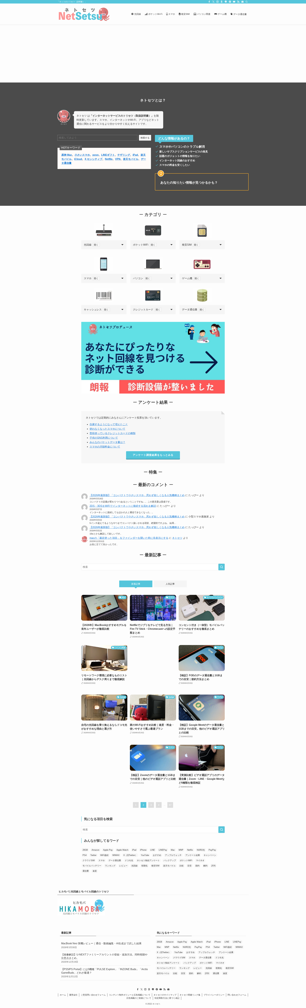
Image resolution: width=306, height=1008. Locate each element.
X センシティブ (93, 159)
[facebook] (209, 2)
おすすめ (157, 855)
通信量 (86, 871)
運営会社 (73, 995)
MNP (181, 850)
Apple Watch (122, 850)
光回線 (134, 866)
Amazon (95, 850)
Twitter (93, 855)
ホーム (63, 995)
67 (170, 805)
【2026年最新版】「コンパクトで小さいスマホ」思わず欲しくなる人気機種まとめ (137, 495)
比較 (181, 866)
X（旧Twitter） (130, 855)
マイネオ (200, 860)
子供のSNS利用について (104, 437)
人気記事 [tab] (170, 584)
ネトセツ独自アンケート (148, 860)
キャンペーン (210, 855)
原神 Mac (66, 155)
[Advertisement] (153, 48)
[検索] (246, 2)
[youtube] (234, 2)
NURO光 (201, 850)
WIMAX (116, 855)
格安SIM (155, 866)
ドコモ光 (129, 860)
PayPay (212, 850)
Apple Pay (108, 850)
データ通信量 (115, 860)
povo (95, 155)
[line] (226, 2)
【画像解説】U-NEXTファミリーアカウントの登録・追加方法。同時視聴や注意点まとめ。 (104, 958)
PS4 (85, 855)
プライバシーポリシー (214, 995)
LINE (152, 850)
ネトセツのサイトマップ (165, 995)
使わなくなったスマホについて (107, 428)
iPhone (143, 850)
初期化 (144, 866)
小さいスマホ (82, 155)
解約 (205, 866)
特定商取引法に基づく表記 (167, 998)
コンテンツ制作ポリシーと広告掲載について (129, 995)
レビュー (123, 866)
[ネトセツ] (83, 14)
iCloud (78, 159)
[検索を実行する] (221, 567)
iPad (135, 155)
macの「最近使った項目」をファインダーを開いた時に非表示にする (129, 538)
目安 (189, 866)
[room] (222, 2)
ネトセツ (177, 538)
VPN (117, 159)
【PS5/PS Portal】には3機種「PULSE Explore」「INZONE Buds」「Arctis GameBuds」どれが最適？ (104, 973)
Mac (173, 850)
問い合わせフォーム (237, 995)
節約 (197, 866)
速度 (95, 871)
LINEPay (163, 850)
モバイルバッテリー (92, 866)
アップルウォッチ (173, 855)
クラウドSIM (89, 860)
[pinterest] (230, 2)
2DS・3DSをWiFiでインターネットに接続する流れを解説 (123, 506)
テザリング (123, 155)
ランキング (110, 866)
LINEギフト (108, 155)
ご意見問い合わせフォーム (93, 995)
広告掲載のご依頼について (138, 998)
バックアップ (170, 860)
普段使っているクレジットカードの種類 (112, 433)
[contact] (242, 2)
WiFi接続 (104, 855)
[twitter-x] (213, 2)
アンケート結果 (192, 855)
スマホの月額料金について (105, 446)
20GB (85, 850)
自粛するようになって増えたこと (109, 424)
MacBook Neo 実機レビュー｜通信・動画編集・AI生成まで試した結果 (101, 945)
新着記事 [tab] (135, 584)
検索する (145, 137)
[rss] (238, 2)
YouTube (145, 855)
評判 (213, 866)
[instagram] (217, 2)
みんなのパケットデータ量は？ (107, 442)
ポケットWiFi (186, 860)
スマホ (101, 860)
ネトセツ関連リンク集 (190, 995)
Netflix (109, 159)
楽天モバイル (130, 159)
